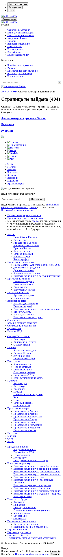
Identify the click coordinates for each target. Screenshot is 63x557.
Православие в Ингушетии (27, 425)
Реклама (11, 169)
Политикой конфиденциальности (18, 210)
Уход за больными (22, 366)
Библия (11, 234)
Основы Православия (18, 30)
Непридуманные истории (20, 32)
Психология (13, 361)
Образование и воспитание (21, 325)
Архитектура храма (23, 295)
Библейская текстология (26, 245)
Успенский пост (21, 455)
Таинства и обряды (17, 499)
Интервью (12, 433)
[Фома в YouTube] (13, 153)
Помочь (13, 16)
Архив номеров (15, 183)
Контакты (12, 172)
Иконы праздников (23, 284)
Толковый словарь (23, 402)
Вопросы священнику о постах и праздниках (37, 276)
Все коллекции (15, 76)
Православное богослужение (22, 70)
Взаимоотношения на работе (28, 378)
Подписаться (37, 199)
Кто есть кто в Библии (25, 242)
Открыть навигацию (18, 4)
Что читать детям (22, 312)
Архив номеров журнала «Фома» (23, 118)
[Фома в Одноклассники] (16, 145)
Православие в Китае (24, 430)
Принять (55, 554)
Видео (10, 441)
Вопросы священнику (18, 43)
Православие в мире (18, 408)
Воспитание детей (16, 300)
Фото (10, 438)
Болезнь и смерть (22, 364)
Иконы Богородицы (23, 281)
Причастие (19, 504)
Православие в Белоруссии (27, 416)
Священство (19, 518)
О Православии (21, 344)
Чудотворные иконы (24, 289)
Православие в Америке (26, 411)
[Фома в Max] (10, 158)
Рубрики (7, 130)
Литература (19, 386)
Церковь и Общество (18, 535)
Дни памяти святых (23, 270)
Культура (12, 380)
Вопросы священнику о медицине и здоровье (37, 493)
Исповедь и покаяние (24, 507)
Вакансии (12, 177)
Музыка (17, 391)
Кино (16, 397)
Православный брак (23, 375)
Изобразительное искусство (28, 394)
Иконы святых (21, 287)
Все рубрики (14, 52)
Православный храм (18, 292)
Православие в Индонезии (27, 427)
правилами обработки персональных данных (30, 206)
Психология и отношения (20, 35)
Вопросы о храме (22, 496)
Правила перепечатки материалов (25, 218)
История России (21, 355)
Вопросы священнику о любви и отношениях (37, 491)
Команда (11, 175)
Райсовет (12, 68)
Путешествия (14, 328)
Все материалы (15, 49)
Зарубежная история (24, 358)
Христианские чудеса (24, 342)
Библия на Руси (21, 256)
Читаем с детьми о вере (19, 73)
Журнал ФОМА (9, 91)
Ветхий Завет (20, 240)
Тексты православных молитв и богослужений (31, 538)
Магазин (11, 166)
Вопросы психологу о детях (28, 317)
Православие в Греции (25, 419)
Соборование (20, 515)
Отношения (13, 320)
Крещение (18, 502)
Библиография (21, 259)
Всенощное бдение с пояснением (30, 527)
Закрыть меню (9, 19)
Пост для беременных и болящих (30, 460)
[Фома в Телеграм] (13, 147)
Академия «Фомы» (17, 38)
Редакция (7, 124)
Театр (16, 400)
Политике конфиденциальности (32, 554)
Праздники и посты (17, 446)
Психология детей (22, 306)
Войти (22, 86)
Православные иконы (18, 278)
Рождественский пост (24, 449)
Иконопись (19, 389)
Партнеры (12, 180)
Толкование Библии (23, 253)
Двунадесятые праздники (26, 267)
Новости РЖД (14, 331)
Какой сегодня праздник (20, 65)
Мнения (11, 436)
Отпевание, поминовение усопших (31, 510)
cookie (35, 221)
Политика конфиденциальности (24, 215)
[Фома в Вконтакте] (14, 142)
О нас (10, 164)
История (11, 347)
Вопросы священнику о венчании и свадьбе (36, 468)
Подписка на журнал (18, 54)
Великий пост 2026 (23, 452)
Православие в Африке (25, 413)
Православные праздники (20, 262)
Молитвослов (14, 46)
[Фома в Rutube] (12, 156)
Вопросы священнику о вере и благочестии (36, 466)
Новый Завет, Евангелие (26, 237)
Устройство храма (22, 298)
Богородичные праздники (27, 273)
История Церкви (22, 353)
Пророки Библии (22, 248)
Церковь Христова (17, 529)
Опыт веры (19, 339)
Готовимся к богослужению (21, 521)
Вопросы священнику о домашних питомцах (37, 474)
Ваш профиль (15, 7)
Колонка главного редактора (22, 323)
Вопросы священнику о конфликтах (32, 485)
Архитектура (20, 383)
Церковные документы (19, 532)
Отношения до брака (24, 372)
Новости (11, 41)
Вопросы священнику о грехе (28, 477)
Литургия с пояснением (25, 524)
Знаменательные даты (24, 350)
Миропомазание (21, 513)
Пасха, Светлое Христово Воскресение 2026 (36, 265)
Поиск (11, 10)
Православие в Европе (25, 422)
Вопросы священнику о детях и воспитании (36, 309)
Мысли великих (21, 405)
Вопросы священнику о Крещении (31, 488)
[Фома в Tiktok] (11, 150)
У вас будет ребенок (23, 314)
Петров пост (19, 457)
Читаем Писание (22, 251)
